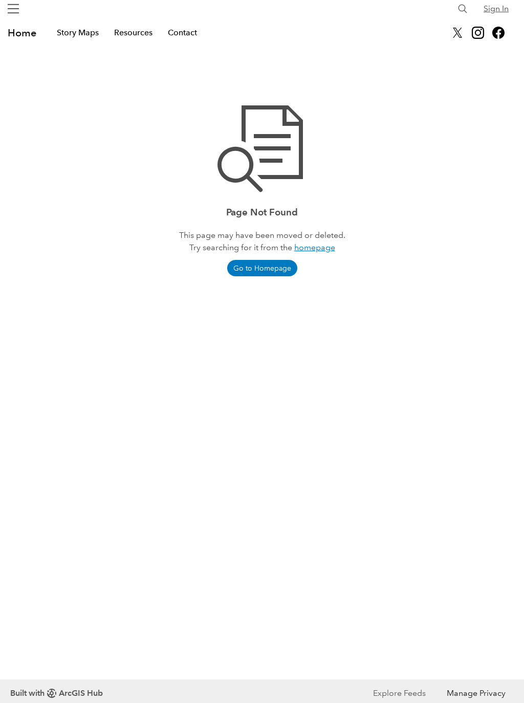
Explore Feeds (399, 693)
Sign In (496, 8)
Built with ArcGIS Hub (56, 693)
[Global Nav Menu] (13, 8)
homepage (314, 247)
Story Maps (78, 32)
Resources (133, 32)
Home (22, 33)
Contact (182, 32)
